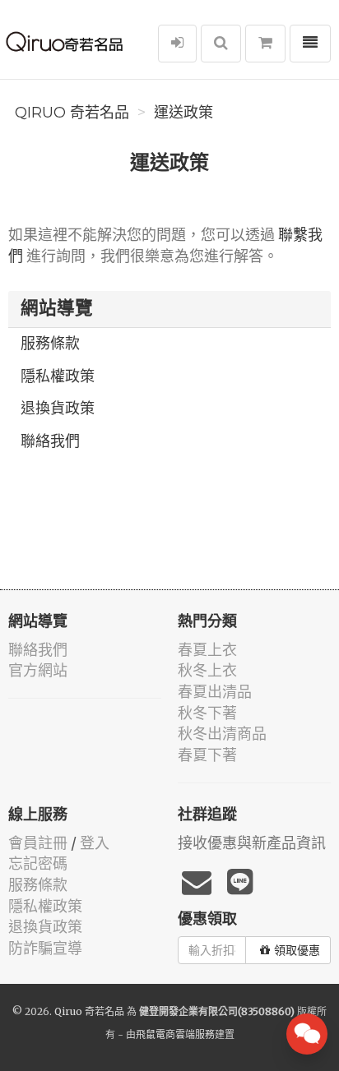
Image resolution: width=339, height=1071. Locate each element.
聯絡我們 (50, 441)
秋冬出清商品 (222, 733)
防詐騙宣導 (45, 948)
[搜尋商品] (221, 43)
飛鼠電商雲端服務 (175, 1034)
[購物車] (265, 43)
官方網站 (37, 670)
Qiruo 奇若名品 (72, 113)
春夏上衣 (207, 649)
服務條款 (50, 343)
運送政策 (183, 113)
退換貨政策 (58, 408)
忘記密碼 (37, 863)
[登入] (177, 43)
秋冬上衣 (207, 670)
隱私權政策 (58, 376)
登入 (94, 842)
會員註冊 (37, 842)
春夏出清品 (215, 691)
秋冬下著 (207, 713)
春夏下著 (207, 755)
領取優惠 (297, 950)
